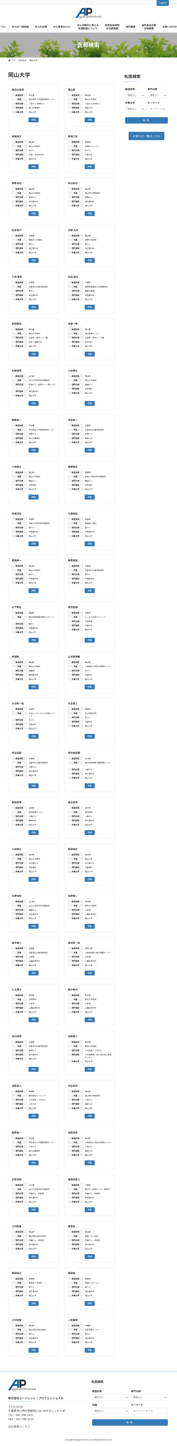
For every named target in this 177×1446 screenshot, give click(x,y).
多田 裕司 (73, 276)
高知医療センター (36, 812)
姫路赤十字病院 (35, 240)
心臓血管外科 (90, 914)
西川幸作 (73, 989)
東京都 (88, 901)
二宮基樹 (73, 1319)
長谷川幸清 (18, 89)
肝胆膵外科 (89, 1197)
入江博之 (17, 989)
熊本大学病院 (90, 999)
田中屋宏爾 (74, 752)
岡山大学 (32, 112)
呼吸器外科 (33, 532)
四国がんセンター (92, 146)
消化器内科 (89, 201)
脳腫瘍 (31, 671)
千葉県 (88, 282)
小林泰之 (73, 370)
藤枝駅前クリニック (37, 1096)
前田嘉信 (16, 323)
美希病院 (88, 812)
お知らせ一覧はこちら (146, 136)
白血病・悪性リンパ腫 (38, 337)
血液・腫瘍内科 (35, 342)
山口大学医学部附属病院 (39, 380)
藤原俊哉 (73, 560)
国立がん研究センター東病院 (97, 1189)
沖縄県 (88, 1325)
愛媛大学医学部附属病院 (95, 476)
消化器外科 (33, 201)
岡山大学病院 (90, 99)
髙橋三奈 (73, 136)
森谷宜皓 (73, 802)
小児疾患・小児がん (93, 1050)
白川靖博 (16, 1036)
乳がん (31, 150)
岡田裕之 (16, 1273)
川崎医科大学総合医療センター (98, 666)
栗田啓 (71, 1273)
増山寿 (71, 89)
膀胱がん (32, 481)
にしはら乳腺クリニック (95, 617)
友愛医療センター (92, 1329)
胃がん (31, 244)
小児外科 (32, 1104)
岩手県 (88, 808)
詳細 (33, 120)
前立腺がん (33, 863)
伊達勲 (15, 656)
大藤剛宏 (73, 513)
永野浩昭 (16, 370)
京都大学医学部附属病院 (39, 523)
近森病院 (32, 999)
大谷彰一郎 (18, 703)
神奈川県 (88, 948)
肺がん (31, 527)
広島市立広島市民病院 (38, 287)
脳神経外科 (33, 675)
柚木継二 (16, 942)
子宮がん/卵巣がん (37, 103)
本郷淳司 (73, 1132)
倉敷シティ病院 (91, 1236)
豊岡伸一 (16, 560)
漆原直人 (16, 1085)
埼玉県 (31, 95)
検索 (146, 120)
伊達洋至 (16, 513)
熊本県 (88, 995)
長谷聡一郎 (74, 942)
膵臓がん (32, 910)
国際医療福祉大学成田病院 (96, 287)
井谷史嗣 (16, 752)
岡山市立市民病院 (92, 193)
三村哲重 (16, 1226)
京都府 (31, 519)
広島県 (31, 282)
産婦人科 (88, 108)
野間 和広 (17, 183)
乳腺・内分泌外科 (36, 154)
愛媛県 (88, 142)
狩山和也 (73, 183)
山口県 (31, 376)
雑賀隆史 (73, 466)
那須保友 (73, 849)
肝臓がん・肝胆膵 (36, 1193)
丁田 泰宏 (17, 276)
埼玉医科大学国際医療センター (42, 99)
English (163, 2)
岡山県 (88, 95)
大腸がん (32, 767)
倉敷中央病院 (90, 240)
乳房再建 (88, 621)
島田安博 (16, 802)
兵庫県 (31, 236)
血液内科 (88, 342)
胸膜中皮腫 (89, 291)
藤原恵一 (16, 419)
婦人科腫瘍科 (34, 108)
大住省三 (73, 703)
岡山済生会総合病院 (37, 1236)
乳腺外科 (88, 154)
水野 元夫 (73, 230)
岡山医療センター (92, 333)
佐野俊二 (73, 895)
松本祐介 (16, 230)
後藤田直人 (74, 1179)
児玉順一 (73, 419)
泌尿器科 (88, 389)
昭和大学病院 (90, 906)
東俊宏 (71, 1226)
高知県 (31, 808)
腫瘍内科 (32, 820)
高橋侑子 (16, 136)
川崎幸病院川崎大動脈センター (98, 952)
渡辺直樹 (73, 607)
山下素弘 (16, 607)
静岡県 (31, 1091)
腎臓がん (88, 384)
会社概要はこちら (19, 1426)
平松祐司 (73, 1085)
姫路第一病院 (90, 523)
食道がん (32, 197)
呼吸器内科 (89, 295)
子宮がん (88, 1100)
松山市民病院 (90, 713)
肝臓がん (88, 197)
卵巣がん (32, 434)
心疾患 (88, 910)
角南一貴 (73, 323)
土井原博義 (74, 656)
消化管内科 (33, 1291)
